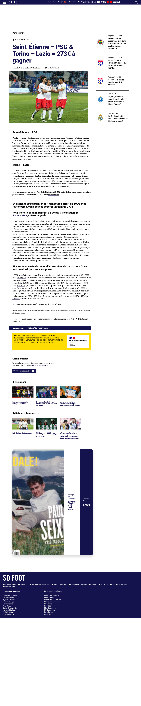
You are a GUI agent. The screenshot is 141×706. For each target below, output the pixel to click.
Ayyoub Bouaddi (9, 600)
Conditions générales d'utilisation (83, 584)
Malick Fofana (8, 612)
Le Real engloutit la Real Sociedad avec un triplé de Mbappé (112, 112)
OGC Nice (47, 614)
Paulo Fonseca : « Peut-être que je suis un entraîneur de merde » (111, 56)
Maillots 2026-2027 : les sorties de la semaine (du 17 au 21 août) (46, 420)
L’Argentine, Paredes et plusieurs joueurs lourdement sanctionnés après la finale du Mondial (70, 422)
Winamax (21, 286)
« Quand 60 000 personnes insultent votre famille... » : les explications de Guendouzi (110, 35)
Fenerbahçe (48, 612)
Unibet (38, 280)
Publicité (104, 584)
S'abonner (72, 2)
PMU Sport (21, 278)
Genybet (16, 299)
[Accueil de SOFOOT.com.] (26, 2)
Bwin (19, 288)
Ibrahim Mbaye (8, 602)
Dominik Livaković (10, 608)
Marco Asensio (8, 614)
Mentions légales (60, 584)
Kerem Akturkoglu (9, 610)
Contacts (24, 584)
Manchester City (50, 608)
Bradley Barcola (9, 598)
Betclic (26, 275)
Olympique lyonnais (51, 602)
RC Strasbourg (49, 610)
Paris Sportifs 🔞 (59, 2)
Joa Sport (47, 296)
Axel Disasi (7, 606)
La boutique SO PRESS (40, 584)
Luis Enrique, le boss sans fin (22, 419)
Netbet (15, 291)
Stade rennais (49, 598)
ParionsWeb (53, 195)
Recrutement (10, 586)
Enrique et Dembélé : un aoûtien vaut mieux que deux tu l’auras (45, 389)
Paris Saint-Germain (51, 596)
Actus (48, 2)
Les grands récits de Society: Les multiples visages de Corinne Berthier (68, 390)
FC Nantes (48, 604)
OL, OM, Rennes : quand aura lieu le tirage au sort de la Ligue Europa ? (111, 92)
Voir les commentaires (22, 371)
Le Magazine (83, 2)
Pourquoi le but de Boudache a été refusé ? (112, 75)
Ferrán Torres (8, 604)
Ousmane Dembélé (10, 596)
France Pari (35, 293)
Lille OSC (47, 606)
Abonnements (10, 584)
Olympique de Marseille (53, 600)
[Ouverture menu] (4, 2)
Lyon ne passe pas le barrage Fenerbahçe (20, 388)
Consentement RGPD (120, 584)
